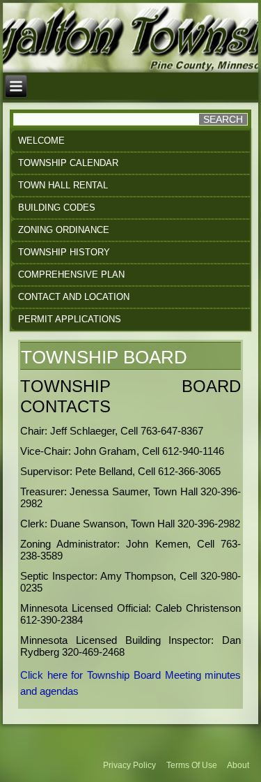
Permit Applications (69, 319)
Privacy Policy (129, 765)
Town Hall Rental (63, 185)
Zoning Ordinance (63, 230)
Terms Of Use (191, 765)
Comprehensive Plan (71, 274)
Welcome (41, 140)
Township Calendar (68, 163)
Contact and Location (73, 297)
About (238, 765)
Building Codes (56, 207)
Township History (64, 252)
